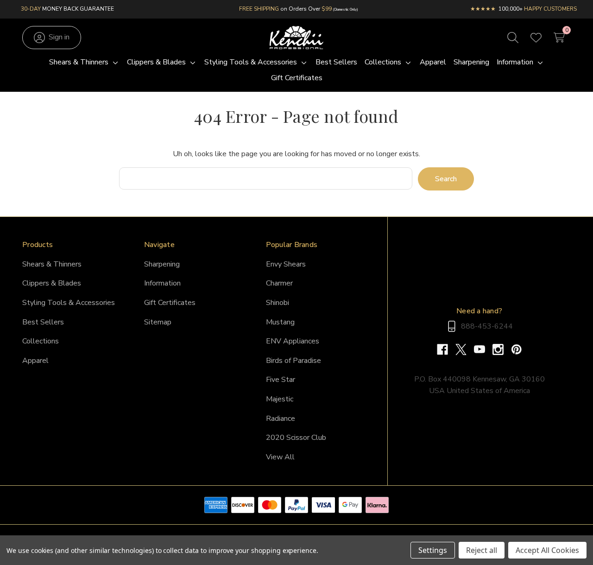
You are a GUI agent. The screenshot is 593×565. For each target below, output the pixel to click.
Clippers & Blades (51, 283)
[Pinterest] (516, 349)
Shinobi (277, 303)
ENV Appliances (292, 341)
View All (280, 457)
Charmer (279, 283)
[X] (464, 349)
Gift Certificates (170, 303)
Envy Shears (286, 264)
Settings (432, 550)
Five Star (280, 380)
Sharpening (162, 264)
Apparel (35, 361)
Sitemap (157, 322)
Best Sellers (43, 322)
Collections (40, 341)
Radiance (280, 418)
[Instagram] (501, 349)
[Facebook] (446, 349)
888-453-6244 (487, 326)
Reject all (481, 550)
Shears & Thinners (52, 264)
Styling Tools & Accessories (68, 303)
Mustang (280, 322)
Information (162, 283)
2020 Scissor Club (296, 437)
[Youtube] (483, 349)
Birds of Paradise (293, 361)
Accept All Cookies (547, 550)
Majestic (279, 399)
